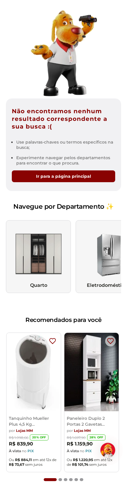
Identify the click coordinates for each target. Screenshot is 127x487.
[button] (50, 479)
